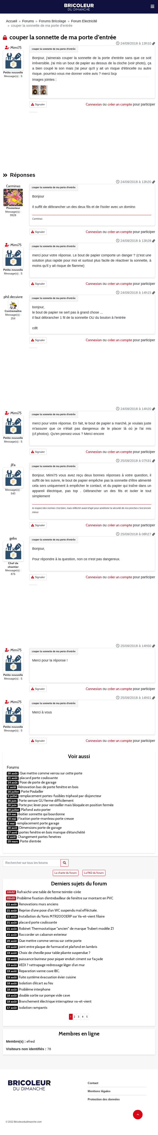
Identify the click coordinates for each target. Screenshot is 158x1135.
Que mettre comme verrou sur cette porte (51, 773)
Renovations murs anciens (38, 904)
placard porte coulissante (39, 778)
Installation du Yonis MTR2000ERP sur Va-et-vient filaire (62, 916)
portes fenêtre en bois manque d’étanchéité (52, 832)
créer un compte (120, 104)
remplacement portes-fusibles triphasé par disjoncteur (60, 796)
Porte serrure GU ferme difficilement (46, 800)
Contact (93, 1083)
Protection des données (104, 1099)
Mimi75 (15, 48)
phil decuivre (13, 297)
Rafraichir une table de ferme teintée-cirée (49, 892)
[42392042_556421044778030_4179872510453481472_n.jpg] (36, 90)
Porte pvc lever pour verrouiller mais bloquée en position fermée (66, 805)
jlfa (13, 465)
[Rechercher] (65, 863)
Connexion (94, 104)
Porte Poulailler (32, 791)
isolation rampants (33, 1007)
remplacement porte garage (38, 823)
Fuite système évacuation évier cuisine (47, 977)
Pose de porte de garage (38, 782)
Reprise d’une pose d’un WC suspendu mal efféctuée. (58, 910)
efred (31, 1041)
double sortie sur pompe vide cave (44, 995)
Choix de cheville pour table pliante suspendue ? (54, 953)
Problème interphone (34, 989)
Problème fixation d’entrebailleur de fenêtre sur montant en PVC (65, 898)
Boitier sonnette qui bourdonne (41, 814)
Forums (28, 21)
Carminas (13, 186)
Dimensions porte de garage (40, 828)
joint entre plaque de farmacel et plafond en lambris (58, 947)
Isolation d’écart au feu (36, 983)
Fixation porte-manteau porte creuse (46, 818)
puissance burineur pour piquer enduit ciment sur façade (61, 959)
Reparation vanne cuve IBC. (39, 971)
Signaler (39, 104)
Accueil (11, 21)
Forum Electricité (84, 21)
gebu (13, 538)
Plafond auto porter (36, 810)
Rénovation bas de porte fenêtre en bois (48, 787)
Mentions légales (99, 1091)
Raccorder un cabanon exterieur (43, 934)
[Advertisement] (92, 140)
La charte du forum (66, 873)
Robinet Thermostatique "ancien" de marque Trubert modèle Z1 (66, 928)
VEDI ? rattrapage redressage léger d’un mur (52, 965)
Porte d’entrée (30, 841)
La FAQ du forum (94, 873)
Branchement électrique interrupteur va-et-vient (55, 1001)
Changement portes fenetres (39, 837)
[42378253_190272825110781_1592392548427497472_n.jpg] (44, 90)
